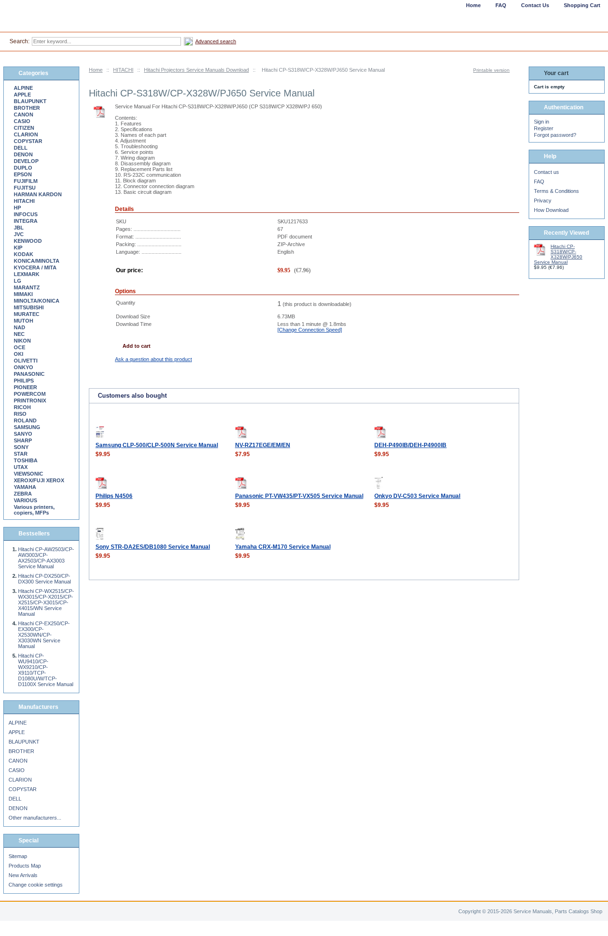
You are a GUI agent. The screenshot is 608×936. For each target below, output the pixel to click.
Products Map (25, 866)
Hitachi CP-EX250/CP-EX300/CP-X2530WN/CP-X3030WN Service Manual (44, 635)
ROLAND (25, 420)
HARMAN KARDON (38, 194)
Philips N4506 (114, 496)
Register (543, 128)
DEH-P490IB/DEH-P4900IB (410, 445)
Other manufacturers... (35, 818)
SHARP (23, 440)
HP (17, 207)
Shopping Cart (582, 5)
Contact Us (535, 5)
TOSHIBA (26, 460)
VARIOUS (25, 500)
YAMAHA (25, 487)
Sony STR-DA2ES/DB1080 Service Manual (152, 547)
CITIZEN (24, 128)
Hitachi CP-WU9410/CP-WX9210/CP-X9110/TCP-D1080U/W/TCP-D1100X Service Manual (45, 670)
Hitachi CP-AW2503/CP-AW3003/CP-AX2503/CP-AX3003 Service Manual (46, 557)
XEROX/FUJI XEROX (39, 480)
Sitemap (18, 856)
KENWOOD (28, 241)
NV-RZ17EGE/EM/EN (262, 445)
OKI (18, 354)
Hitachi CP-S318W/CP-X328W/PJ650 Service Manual (558, 254)
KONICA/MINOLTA (36, 261)
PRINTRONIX (30, 400)
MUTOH (23, 321)
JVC (19, 234)
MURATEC (26, 314)
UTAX (21, 467)
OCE (19, 347)
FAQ (539, 181)
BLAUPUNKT (30, 101)
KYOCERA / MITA (35, 267)
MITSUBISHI (29, 307)
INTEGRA (26, 221)
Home (96, 70)
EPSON (23, 174)
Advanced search (215, 41)
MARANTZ (27, 287)
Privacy (542, 200)
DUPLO (23, 168)
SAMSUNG (27, 427)
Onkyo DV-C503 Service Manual (417, 496)
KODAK (23, 254)
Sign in (541, 121)
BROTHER (27, 108)
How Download (551, 210)
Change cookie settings (36, 885)
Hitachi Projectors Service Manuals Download (196, 70)
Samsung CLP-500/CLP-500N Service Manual (156, 445)
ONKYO (23, 367)
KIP (18, 247)
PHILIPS (24, 380)
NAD (19, 327)
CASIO (22, 121)
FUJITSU (25, 188)
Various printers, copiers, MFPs (34, 510)
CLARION (26, 134)
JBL (19, 227)
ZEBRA (23, 494)
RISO (20, 414)
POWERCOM (30, 394)
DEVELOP (26, 161)
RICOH (22, 407)
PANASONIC (29, 374)
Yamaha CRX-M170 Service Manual (283, 547)
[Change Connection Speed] (309, 330)
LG (17, 281)
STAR (21, 454)
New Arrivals (23, 875)
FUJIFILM (26, 181)
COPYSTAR (28, 141)
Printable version (491, 70)
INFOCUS (26, 214)
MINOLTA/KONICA (36, 301)
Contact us (546, 172)
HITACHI (123, 70)
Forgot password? (555, 135)
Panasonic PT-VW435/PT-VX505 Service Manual (299, 496)
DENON (23, 154)
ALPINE (23, 88)
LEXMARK (26, 274)
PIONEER (25, 387)
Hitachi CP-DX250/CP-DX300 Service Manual (44, 578)
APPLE (22, 94)
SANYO (23, 434)
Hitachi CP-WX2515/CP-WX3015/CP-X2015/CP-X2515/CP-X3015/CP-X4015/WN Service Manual (46, 602)
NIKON (22, 341)
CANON (23, 114)
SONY (21, 447)
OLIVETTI (26, 360)
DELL (21, 148)
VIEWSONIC (28, 474)
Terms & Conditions (556, 191)
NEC (19, 334)
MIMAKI (23, 294)
